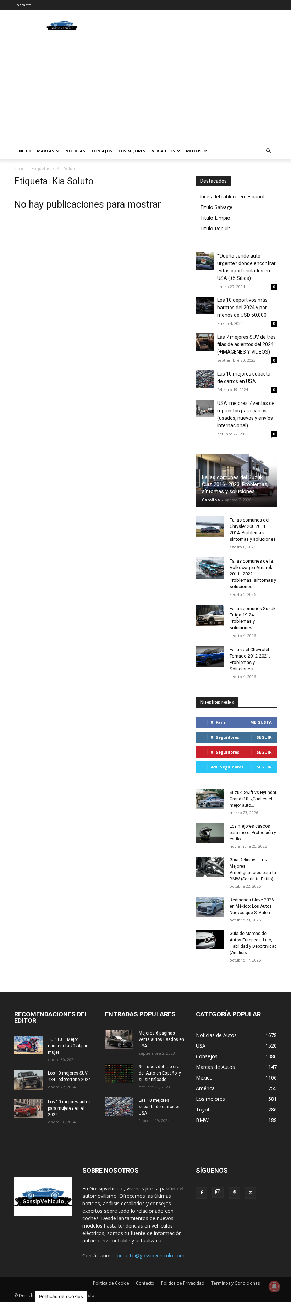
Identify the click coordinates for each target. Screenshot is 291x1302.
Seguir (264, 737)
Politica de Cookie (111, 1283)
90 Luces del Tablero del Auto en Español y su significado (160, 1073)
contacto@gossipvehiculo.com (149, 1255)
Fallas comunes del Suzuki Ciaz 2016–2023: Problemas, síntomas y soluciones (235, 484)
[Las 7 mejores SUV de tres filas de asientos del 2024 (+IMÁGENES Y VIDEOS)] (205, 342)
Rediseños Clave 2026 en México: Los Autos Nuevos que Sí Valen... (252, 906)
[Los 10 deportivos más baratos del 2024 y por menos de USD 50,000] (205, 305)
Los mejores (132, 150)
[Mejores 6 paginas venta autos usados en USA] (119, 1039)
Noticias (75, 150)
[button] (268, 151)
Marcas (45, 150)
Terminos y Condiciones (235, 1283)
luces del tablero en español (232, 196)
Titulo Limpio (215, 217)
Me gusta (261, 722)
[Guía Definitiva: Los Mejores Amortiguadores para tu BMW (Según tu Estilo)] (210, 867)
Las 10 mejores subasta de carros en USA (160, 1107)
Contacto (22, 4)
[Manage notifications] (274, 1286)
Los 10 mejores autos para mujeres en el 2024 (69, 1108)
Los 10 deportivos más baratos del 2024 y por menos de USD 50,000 (242, 307)
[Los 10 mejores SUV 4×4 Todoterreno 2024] (28, 1080)
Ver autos (163, 150)
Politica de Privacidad (182, 1283)
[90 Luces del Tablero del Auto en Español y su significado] (119, 1073)
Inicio (24, 150)
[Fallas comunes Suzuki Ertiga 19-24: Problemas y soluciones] (210, 615)
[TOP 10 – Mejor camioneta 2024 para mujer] (28, 1045)
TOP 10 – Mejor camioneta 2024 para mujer (69, 1046)
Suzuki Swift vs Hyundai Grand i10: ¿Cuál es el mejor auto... (253, 799)
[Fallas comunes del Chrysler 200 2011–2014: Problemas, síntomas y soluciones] (210, 526)
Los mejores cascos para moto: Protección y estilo (253, 832)
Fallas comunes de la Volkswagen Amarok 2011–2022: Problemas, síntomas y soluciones (253, 573)
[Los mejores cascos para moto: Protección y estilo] (210, 833)
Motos (194, 150)
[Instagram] (218, 1192)
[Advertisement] (145, 89)
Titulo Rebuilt (215, 228)
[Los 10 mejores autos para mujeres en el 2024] (28, 1108)
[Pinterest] (234, 1193)
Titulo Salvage (216, 207)
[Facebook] (201, 1193)
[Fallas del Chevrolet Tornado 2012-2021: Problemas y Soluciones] (210, 656)
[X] (250, 1193)
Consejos (102, 150)
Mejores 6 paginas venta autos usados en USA (161, 1039)
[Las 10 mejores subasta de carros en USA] (205, 379)
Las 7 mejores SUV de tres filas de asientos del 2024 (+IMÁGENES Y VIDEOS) (246, 344)
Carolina (211, 499)
